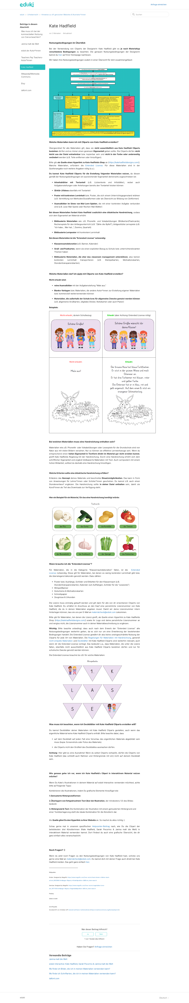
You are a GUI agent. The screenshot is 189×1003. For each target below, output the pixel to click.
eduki (22, 15)
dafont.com (26, 90)
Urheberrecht (32, 15)
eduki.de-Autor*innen (31, 50)
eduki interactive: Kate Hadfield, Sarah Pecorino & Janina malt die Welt (81, 964)
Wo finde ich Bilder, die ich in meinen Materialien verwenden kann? (79, 969)
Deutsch (163, 998)
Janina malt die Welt (30, 44)
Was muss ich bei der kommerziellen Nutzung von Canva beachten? (31, 34)
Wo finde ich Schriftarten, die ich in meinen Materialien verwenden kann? (82, 973)
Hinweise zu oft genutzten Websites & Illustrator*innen (63, 15)
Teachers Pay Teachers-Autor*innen (32, 59)
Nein (101, 934)
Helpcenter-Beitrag (101, 826)
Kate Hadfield (27, 67)
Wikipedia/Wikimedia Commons (30, 75)
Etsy (23, 83)
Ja (88, 934)
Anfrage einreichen (158, 4)
